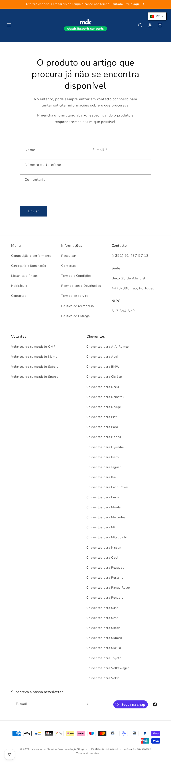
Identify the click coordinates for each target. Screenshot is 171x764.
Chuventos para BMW (103, 367)
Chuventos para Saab (102, 608)
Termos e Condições (76, 276)
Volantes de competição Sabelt (34, 367)
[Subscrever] (86, 704)
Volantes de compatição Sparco (34, 377)
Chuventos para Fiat (101, 417)
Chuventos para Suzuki (103, 648)
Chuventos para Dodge (103, 407)
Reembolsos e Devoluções (81, 286)
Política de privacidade (137, 749)
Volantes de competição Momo (34, 357)
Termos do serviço (87, 753)
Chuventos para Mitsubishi (106, 537)
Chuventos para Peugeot (105, 567)
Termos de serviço (74, 296)
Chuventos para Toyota (103, 658)
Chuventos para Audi (102, 357)
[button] (9, 25)
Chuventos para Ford (102, 427)
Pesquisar (68, 256)
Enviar (33, 211)
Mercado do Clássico (44, 749)
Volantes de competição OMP (33, 347)
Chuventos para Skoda (103, 628)
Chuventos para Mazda (103, 507)
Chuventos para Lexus (103, 497)
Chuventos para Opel (102, 557)
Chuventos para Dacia (102, 387)
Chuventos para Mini (101, 527)
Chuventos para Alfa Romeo (107, 347)
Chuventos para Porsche (104, 578)
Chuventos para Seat (102, 618)
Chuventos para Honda (103, 437)
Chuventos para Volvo (103, 678)
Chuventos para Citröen (104, 377)
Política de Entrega (75, 316)
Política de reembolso (77, 306)
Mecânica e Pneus (24, 276)
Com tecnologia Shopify (72, 749)
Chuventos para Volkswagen (108, 668)
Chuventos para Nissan (103, 547)
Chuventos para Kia (101, 477)
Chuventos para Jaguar (103, 467)
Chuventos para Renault (104, 598)
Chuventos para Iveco (102, 457)
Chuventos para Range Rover (108, 588)
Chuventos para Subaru (104, 638)
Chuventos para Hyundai (105, 447)
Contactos (18, 296)
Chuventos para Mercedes (105, 517)
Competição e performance (31, 256)
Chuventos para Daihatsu (105, 397)
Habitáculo (19, 286)
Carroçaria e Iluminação (28, 266)
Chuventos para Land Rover (107, 487)
